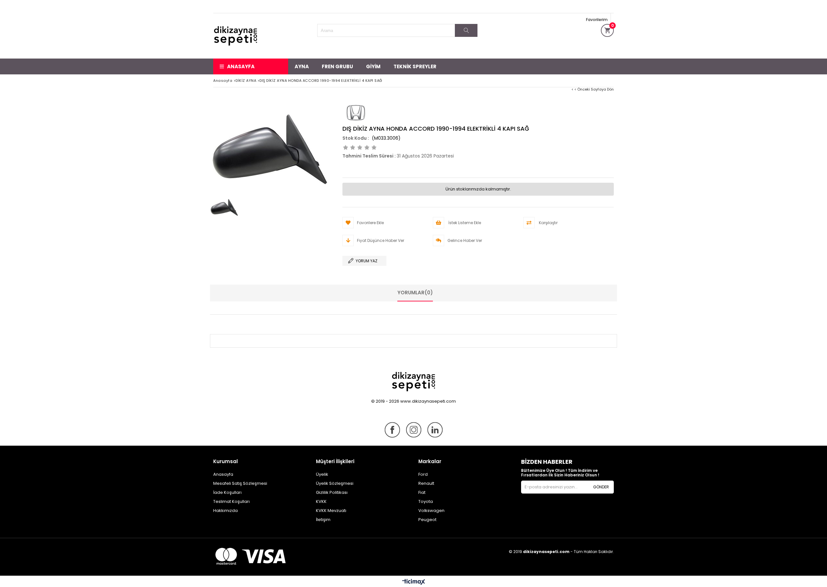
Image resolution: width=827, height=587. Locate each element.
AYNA (302, 66)
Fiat (421, 492)
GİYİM (373, 66)
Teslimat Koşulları (231, 501)
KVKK (321, 501)
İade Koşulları (227, 492)
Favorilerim (597, 19)
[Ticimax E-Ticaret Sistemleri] (413, 582)
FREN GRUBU (337, 66)
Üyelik (322, 474)
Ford (423, 474)
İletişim (323, 519)
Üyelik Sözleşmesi (334, 483)
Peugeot (427, 519)
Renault (426, 483)
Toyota (425, 501)
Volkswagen (431, 510)
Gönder (601, 487)
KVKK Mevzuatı (331, 510)
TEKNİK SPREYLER (414, 66)
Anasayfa (241, 66)
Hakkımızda (225, 510)
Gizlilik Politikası (332, 492)
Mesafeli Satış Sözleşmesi (240, 483)
